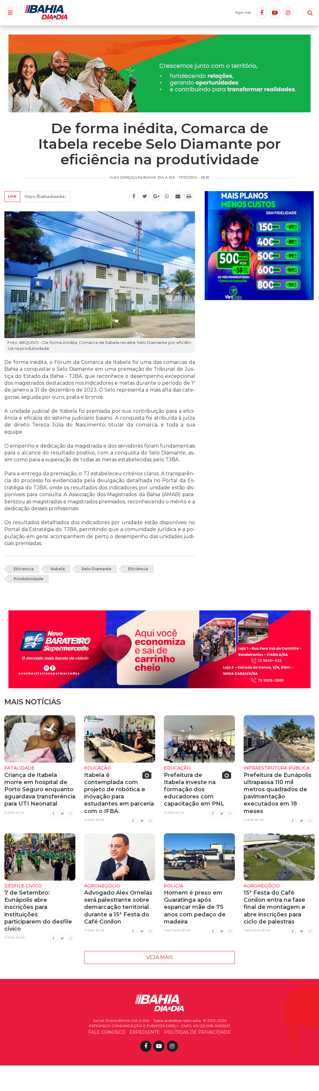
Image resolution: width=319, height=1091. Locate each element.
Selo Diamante (96, 569)
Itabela (57, 569)
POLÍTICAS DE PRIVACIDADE (197, 1032)
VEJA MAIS (159, 957)
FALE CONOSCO (106, 1032)
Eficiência (138, 569)
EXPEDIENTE (145, 1032)
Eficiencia (24, 569)
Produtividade (28, 578)
